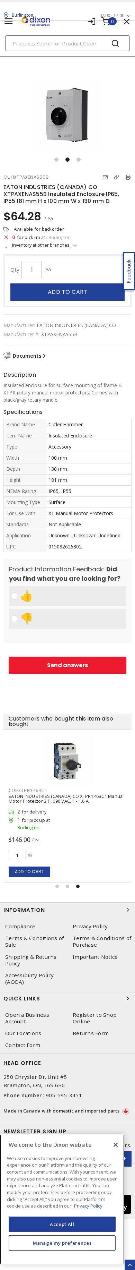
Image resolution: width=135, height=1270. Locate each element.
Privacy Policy (90, 926)
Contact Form (22, 1045)
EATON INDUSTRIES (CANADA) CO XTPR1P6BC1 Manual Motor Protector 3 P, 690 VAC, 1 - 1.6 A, (66, 798)
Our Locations (23, 1033)
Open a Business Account (27, 1018)
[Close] (115, 1144)
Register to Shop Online (95, 1018)
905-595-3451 (64, 1095)
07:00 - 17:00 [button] (111, 15)
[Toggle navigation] (8, 21)
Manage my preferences (62, 1243)
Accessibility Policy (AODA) (29, 978)
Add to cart (68, 292)
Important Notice (95, 957)
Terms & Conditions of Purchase (102, 941)
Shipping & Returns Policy (31, 960)
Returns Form (91, 1033)
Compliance (20, 926)
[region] (62, 1199)
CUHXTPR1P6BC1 (28, 790)
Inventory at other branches (41, 245)
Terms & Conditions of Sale (34, 941)
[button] (56, 159)
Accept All (62, 1224)
